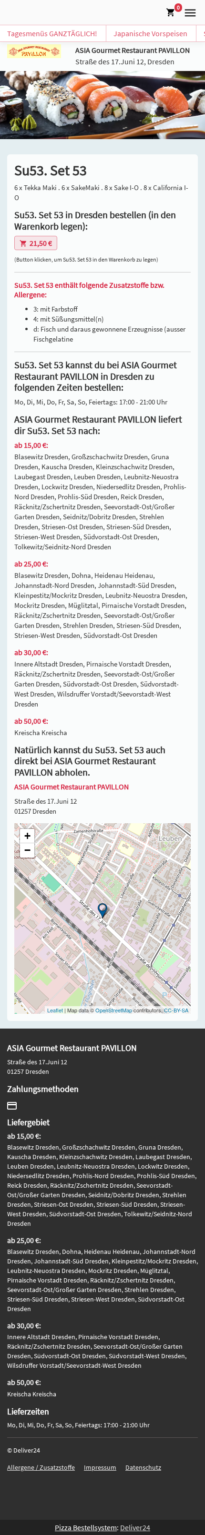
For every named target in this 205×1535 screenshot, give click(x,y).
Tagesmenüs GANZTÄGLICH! (52, 33)
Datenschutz (143, 1467)
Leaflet (55, 1010)
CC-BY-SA (176, 1010)
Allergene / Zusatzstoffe (41, 1467)
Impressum (100, 1467)
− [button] (27, 850)
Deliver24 (135, 1527)
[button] (188, 11)
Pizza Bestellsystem (86, 1527)
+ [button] (27, 836)
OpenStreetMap (113, 1010)
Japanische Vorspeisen (150, 33)
